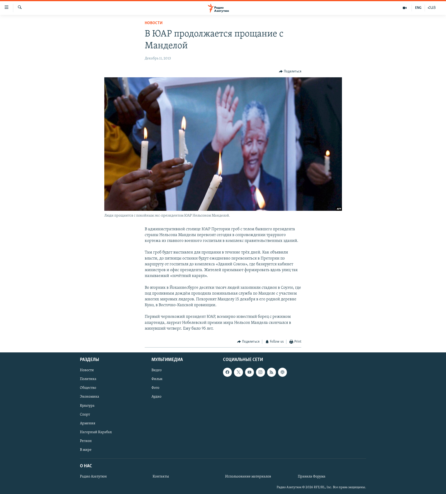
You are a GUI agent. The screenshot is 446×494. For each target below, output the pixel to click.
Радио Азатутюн (93, 476)
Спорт (85, 414)
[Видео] (405, 8)
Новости (154, 23)
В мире (86, 450)
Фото (155, 388)
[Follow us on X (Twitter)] (238, 372)
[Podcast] (282, 372)
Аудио (156, 397)
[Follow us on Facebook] (227, 372)
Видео (156, 370)
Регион (86, 441)
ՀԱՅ (432, 8)
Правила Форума (311, 476)
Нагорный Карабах (96, 432)
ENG (418, 8)
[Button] (290, 71)
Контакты (161, 476)
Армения (87, 423)
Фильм (156, 379)
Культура (87, 405)
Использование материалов (248, 476)
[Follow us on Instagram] (260, 372)
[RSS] (271, 372)
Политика (88, 379)
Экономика (89, 397)
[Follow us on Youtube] (249, 372)
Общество (88, 388)
